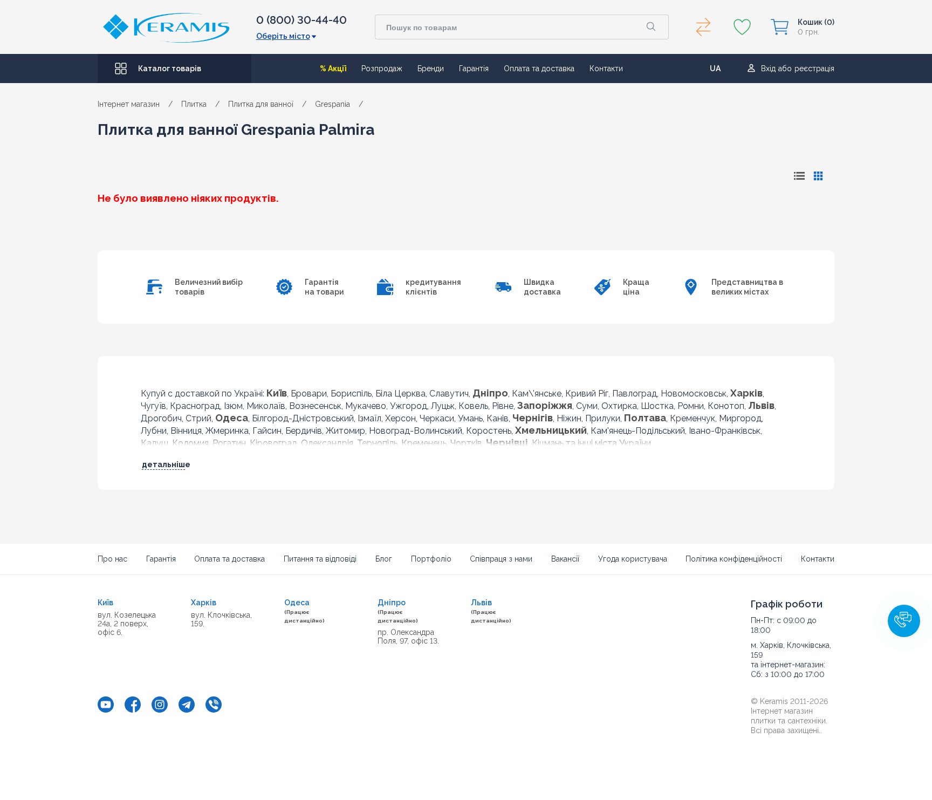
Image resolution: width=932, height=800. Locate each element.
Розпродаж (381, 68)
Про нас (112, 559)
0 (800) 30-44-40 (301, 19)
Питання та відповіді (320, 559)
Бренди (430, 68)
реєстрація (814, 68)
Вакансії (565, 559)
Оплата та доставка (539, 68)
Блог (383, 559)
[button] (904, 621)
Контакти (606, 68)
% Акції (333, 68)
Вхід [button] (768, 68)
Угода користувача (632, 559)
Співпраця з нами (501, 559)
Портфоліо (431, 559)
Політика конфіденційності (734, 559)
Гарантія (474, 68)
